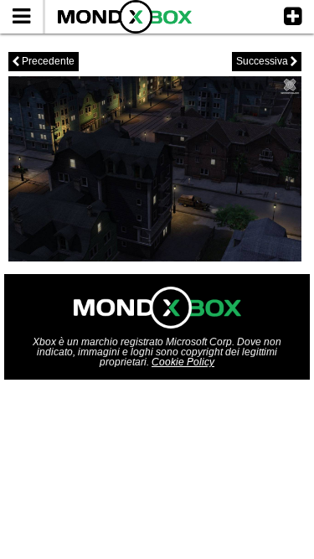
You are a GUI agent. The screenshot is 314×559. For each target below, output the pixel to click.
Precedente (44, 61)
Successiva (266, 61)
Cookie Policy (183, 362)
